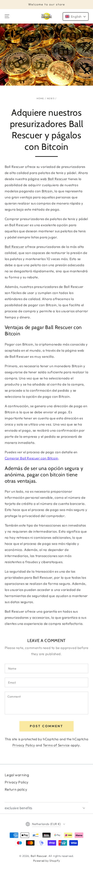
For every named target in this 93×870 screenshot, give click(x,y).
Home (40, 98)
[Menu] (7, 16)
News (51, 98)
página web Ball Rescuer (47, 179)
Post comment (46, 726)
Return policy (16, 789)
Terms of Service (56, 745)
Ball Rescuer (14, 247)
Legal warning (17, 775)
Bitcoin (47, 191)
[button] (75, 16)
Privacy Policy (23, 745)
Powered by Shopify (46, 860)
